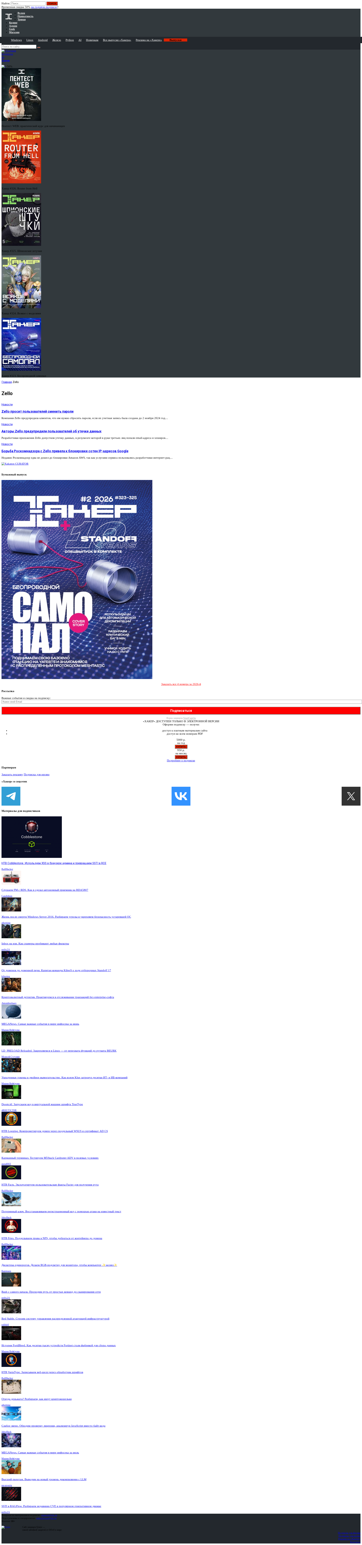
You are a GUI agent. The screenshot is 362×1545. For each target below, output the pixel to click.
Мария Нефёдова (11, 1029)
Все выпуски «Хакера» (117, 40)
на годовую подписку (44, 6)
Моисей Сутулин (11, 1056)
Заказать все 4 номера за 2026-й (181, 684)
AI (79, 40)
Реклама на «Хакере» (149, 40)
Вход (358, 5)
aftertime (6, 922)
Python (70, 40)
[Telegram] (11, 796)
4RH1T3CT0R (9, 1110)
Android (43, 40)
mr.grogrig (7, 1485)
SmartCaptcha (189, 718)
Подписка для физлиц (349, 1532)
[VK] (181, 796)
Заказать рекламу (12, 774)
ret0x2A (6, 949)
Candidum (7, 895)
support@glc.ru (49, 1515)
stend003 (6, 1163)
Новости (7, 404)
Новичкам (92, 40)
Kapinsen (6, 1271)
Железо (56, 40)
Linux (29, 40)
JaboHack (7, 1217)
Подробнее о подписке (181, 760)
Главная (7, 382)
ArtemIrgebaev (9, 1003)
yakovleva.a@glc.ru (46, 1518)
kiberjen (6, 976)
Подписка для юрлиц (36, 774)
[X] (351, 796)
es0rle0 (5, 1324)
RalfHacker (7, 869)
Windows (16, 40)
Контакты (355, 1541)
